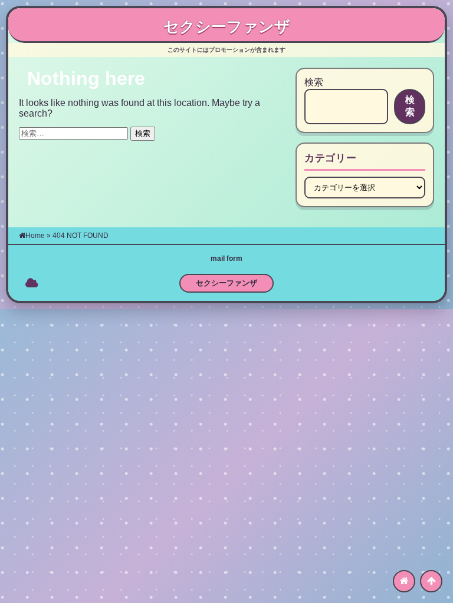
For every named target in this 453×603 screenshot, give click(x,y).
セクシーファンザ (226, 26)
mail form (226, 258)
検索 (313, 82)
